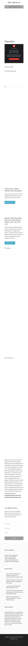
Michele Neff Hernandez (14, 561)
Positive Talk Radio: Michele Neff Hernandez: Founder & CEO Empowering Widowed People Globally (14, 575)
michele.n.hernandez (13, 555)
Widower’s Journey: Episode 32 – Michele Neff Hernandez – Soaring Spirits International (13, 598)
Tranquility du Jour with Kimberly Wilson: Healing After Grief (13, 586)
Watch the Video (9, 202)
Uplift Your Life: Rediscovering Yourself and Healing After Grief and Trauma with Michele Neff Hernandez (14, 592)
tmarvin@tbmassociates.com (11, 495)
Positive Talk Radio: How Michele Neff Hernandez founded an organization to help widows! (14, 581)
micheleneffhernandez (13, 560)
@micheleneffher (12, 556)
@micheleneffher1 (12, 558)
